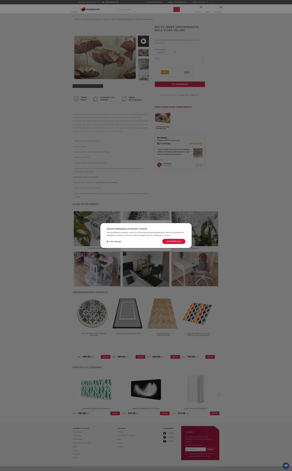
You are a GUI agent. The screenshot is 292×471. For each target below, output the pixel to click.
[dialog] (146, 235)
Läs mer (167, 235)
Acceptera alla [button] (174, 241)
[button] (114, 241)
